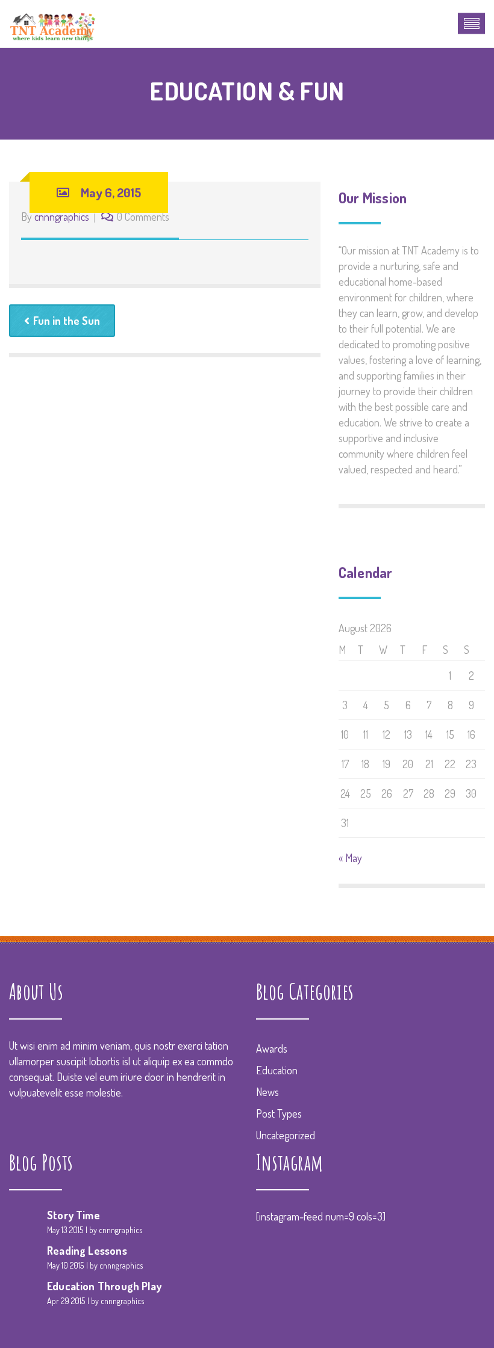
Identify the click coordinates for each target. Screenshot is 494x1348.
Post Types (279, 1113)
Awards (271, 1048)
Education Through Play (104, 1286)
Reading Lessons (87, 1250)
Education (277, 1070)
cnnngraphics (61, 216)
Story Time (73, 1215)
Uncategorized (285, 1135)
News (267, 1091)
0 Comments (143, 216)
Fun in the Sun (66, 320)
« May (350, 857)
